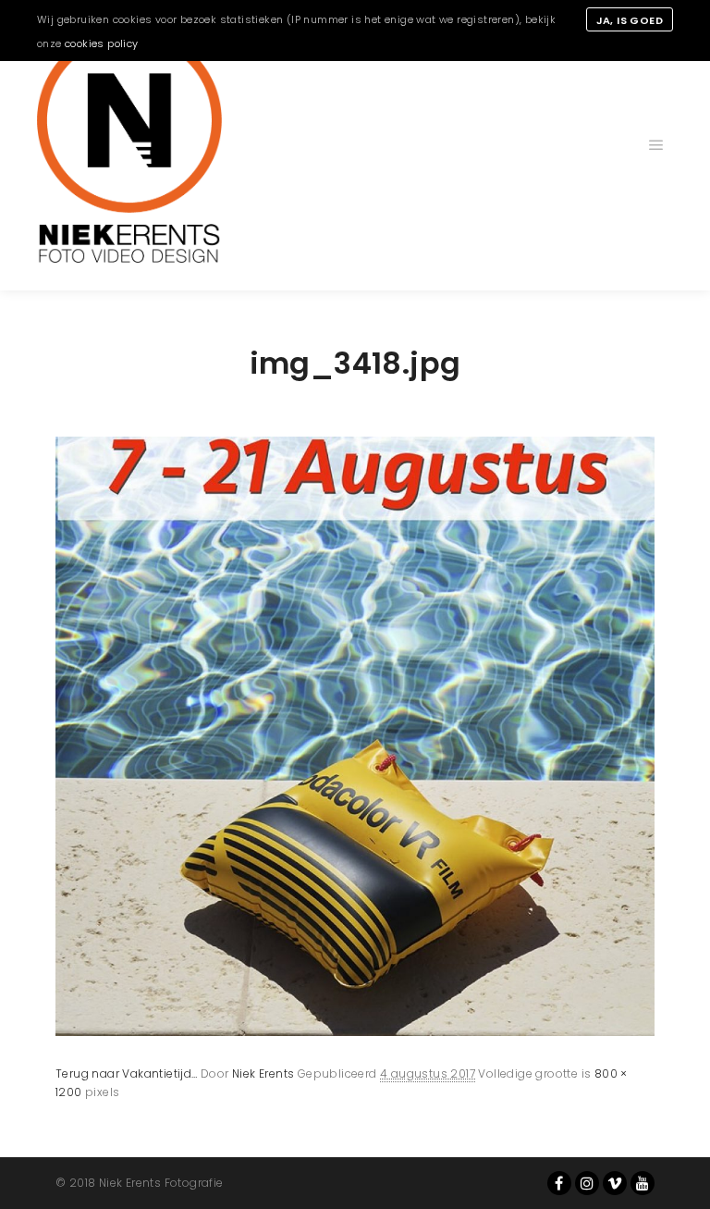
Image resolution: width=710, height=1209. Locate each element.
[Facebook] (559, 1183)
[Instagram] (587, 1183)
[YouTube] (642, 1183)
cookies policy (102, 43)
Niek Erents (263, 1073)
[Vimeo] (615, 1183)
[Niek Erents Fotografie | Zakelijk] (129, 145)
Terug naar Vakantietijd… (126, 1073)
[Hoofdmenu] (656, 145)
